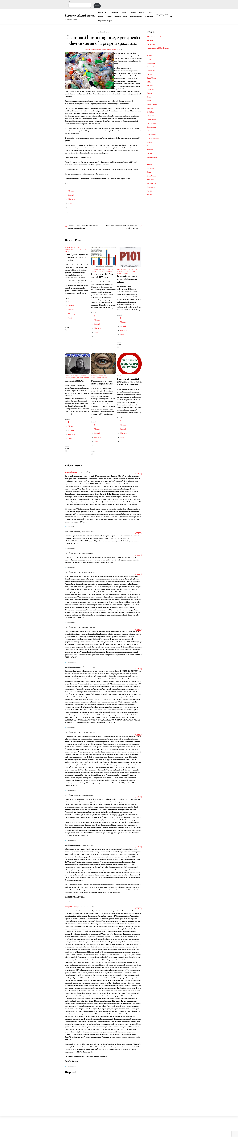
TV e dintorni (102, 271)
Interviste (150, 131)
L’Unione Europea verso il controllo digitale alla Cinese (102, 382)
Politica (100, 17)
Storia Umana (151, 176)
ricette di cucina (152, 157)
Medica (149, 142)
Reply (138, 474)
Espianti (149, 93)
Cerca (70, 2)
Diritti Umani (96, 376)
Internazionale (107, 269)
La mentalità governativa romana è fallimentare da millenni (127, 279)
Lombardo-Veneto (153, 138)
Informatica (150, 116)
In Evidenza (150, 112)
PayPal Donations (136, 17)
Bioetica (149, 56)
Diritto (124, 12)
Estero (149, 97)
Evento (149, 101)
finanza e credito (152, 105)
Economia (132, 12)
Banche (149, 52)
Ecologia (108, 50)
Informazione (96, 269)
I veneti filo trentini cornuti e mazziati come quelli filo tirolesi (122, 227)
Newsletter (115, 12)
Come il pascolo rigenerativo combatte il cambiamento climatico (76, 257)
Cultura (149, 12)
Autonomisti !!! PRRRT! (75, 381)
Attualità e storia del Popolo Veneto (95, 50)
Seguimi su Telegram (105, 21)
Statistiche (150, 168)
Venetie (125, 273)
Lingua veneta (151, 135)
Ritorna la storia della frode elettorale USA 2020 (102, 276)
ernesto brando (71, 472)
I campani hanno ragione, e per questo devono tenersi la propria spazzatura (103, 40)
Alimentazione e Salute (73, 248)
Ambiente (68, 250)
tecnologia (150, 180)
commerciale (151, 63)
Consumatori (151, 71)
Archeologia (151, 44)
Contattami (149, 17)
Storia (119, 273)
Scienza (141, 12)
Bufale (149, 59)
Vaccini (109, 17)
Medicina (150, 146)
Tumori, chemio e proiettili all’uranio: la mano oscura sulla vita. (83, 227)
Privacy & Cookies (120, 17)
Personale (150, 150)
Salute (67, 251)
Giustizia (150, 108)
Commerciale (151, 67)
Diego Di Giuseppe (72, 907)
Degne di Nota (103, 12)
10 (119, 50)
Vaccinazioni (151, 187)
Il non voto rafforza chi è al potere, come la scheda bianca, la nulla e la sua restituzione (129, 382)
